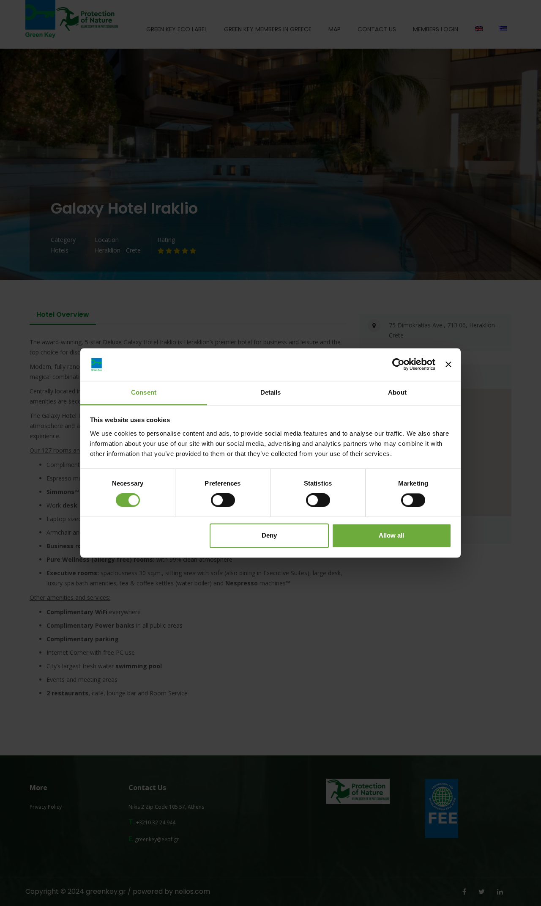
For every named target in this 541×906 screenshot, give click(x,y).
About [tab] (397, 392)
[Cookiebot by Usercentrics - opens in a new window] (398, 364)
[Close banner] (448, 365)
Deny (269, 535)
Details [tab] (270, 392)
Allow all (391, 535)
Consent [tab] (143, 392)
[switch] (223, 500)
